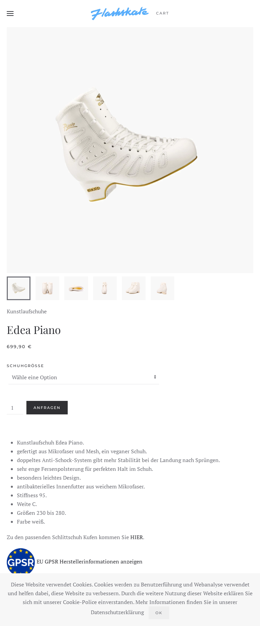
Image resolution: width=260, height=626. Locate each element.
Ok (158, 612)
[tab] (18, 288)
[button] (10, 13)
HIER (136, 537)
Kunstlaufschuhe (27, 311)
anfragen (47, 407)
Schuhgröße (25, 365)
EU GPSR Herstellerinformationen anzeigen (90, 561)
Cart (162, 13)
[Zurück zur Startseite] (119, 13)
